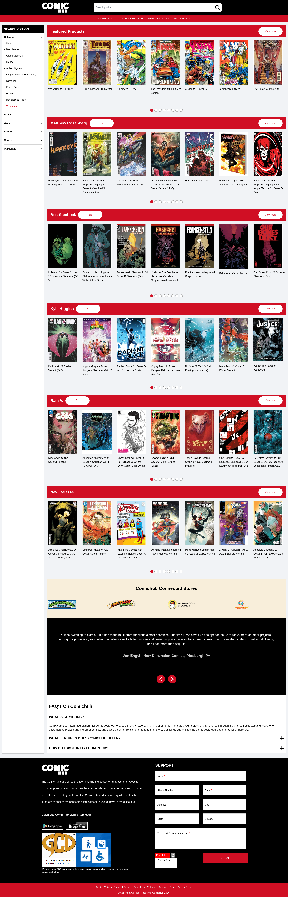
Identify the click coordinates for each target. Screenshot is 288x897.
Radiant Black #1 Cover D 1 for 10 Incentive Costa (132, 368)
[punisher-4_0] (268, 154)
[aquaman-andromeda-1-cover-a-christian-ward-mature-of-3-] (97, 432)
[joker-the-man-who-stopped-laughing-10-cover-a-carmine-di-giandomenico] (62, 154)
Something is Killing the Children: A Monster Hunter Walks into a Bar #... (63, 276)
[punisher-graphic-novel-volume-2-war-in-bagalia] (199, 154)
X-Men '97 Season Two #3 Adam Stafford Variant (233, 551)
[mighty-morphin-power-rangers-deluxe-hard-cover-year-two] (165, 340)
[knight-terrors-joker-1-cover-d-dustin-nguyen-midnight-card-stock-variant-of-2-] (233, 154)
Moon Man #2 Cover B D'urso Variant (231, 368)
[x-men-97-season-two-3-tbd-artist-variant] (233, 523)
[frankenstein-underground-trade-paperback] (165, 246)
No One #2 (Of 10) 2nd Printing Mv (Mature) (198, 368)
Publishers (139, 887)
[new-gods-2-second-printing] (62, 432)
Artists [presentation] (8, 114)
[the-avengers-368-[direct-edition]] (131, 62)
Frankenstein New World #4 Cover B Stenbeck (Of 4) (98, 274)
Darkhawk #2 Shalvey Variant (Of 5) (60, 368)
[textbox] (158, 7)
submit (225, 858)
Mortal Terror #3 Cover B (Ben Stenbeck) (267, 274)
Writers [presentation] (8, 123)
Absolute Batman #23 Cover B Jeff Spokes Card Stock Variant (268, 553)
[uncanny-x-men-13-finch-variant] (97, 154)
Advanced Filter (167, 887)
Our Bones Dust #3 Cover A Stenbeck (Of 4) (234, 274)
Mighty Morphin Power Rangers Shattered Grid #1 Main (97, 370)
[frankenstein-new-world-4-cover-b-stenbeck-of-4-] (97, 246)
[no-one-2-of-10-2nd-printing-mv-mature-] (199, 340)
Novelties (11, 81)
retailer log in (158, 18)
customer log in (105, 18)
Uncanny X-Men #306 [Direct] (266, 91)
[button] (151, 110)
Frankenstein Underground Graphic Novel (166, 274)
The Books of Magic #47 (232, 89)
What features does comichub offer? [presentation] (84, 738)
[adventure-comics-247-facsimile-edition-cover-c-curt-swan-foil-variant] (131, 523)
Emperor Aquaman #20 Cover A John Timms (95, 551)
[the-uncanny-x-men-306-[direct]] (268, 62)
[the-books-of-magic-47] (233, 62)
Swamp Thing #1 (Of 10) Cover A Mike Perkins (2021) (164, 462)
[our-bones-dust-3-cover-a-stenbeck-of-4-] (233, 246)
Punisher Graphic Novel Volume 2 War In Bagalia (199, 182)
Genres (127, 887)
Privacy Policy (185, 887)
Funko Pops (12, 87)
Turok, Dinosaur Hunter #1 (63, 89)
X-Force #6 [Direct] (93, 89)
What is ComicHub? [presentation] (66, 717)
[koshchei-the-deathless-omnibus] (131, 246)
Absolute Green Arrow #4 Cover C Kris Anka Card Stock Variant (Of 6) (62, 553)
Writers (108, 887)
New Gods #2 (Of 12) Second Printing (60, 460)
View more (12, 106)
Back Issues (12, 49)
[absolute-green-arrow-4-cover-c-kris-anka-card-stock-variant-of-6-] (62, 523)
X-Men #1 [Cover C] (162, 89)
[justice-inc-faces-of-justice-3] (268, 339)
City (207, 805)
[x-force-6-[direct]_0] (97, 62)
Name (161, 776)
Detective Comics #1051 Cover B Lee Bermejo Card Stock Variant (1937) (132, 184)
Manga (10, 62)
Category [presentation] (9, 37)
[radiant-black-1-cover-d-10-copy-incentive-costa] (131, 340)
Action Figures (14, 68)
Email (208, 790)
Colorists (151, 887)
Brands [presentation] (8, 131)
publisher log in (132, 18)
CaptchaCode (164, 860)
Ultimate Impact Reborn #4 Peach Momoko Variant (166, 551)
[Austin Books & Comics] (181, 604)
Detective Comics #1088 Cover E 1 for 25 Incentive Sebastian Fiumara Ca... (268, 462)
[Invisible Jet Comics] (241, 604)
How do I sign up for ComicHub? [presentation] (78, 748)
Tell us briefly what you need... (174, 833)
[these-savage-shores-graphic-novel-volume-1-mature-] (199, 432)
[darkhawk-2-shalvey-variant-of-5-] (62, 340)
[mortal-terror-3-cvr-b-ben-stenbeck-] (268, 246)
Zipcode (209, 819)
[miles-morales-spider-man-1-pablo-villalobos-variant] (199, 523)
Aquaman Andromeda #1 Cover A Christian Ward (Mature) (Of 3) (96, 462)
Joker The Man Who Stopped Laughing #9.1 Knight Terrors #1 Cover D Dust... (234, 186)
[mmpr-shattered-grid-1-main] (97, 340)
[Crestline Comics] (121, 604)
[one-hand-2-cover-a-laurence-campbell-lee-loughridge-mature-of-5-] (233, 432)
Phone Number (166, 790)
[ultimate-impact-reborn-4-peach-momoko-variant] (165, 523)
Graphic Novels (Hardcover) (21, 74)
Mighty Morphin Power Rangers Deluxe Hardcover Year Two (166, 370)
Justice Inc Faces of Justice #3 (265, 367)
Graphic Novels (14, 55)
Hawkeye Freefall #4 (162, 180)
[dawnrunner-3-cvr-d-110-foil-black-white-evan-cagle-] (131, 432)
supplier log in (184, 18)
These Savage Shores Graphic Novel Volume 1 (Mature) (198, 462)
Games (10, 93)
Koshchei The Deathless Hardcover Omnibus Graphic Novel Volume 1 (130, 276)
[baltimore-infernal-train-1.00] (199, 246)
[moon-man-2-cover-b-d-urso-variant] (233, 340)
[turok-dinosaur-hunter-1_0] (62, 62)
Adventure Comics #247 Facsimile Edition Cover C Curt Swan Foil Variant (131, 553)
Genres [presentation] (8, 140)
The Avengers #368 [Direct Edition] (132, 91)
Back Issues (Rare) (16, 100)
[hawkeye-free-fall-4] (165, 154)
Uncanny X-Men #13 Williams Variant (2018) (95, 182)
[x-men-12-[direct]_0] (199, 62)
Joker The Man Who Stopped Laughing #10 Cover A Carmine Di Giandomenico (60, 186)
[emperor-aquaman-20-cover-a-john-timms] (97, 523)
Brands (118, 887)
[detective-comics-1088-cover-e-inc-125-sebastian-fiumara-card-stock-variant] (268, 432)
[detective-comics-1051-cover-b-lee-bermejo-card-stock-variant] (131, 154)
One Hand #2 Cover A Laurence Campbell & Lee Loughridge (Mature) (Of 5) (234, 462)
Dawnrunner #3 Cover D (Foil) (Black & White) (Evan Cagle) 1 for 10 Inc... (132, 462)
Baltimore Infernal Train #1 (200, 273)
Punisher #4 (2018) (264, 180)
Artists (99, 887)
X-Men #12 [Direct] (195, 89)
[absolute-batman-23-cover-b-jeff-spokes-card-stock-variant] (268, 523)
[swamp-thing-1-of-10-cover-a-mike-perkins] (165, 432)
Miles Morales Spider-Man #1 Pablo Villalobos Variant (200, 551)
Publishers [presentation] (10, 148)
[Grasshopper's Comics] (61, 604)
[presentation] (270, 31)
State (160, 819)
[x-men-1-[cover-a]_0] (165, 62)
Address (162, 805)
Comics (10, 43)
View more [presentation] (270, 31)
